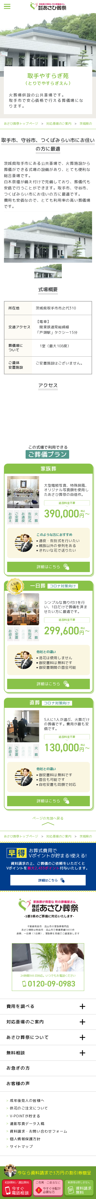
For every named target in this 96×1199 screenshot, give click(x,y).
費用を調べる (20, 1006)
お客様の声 (18, 1083)
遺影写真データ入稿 (27, 1123)
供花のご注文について (29, 1108)
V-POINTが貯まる (25, 1116)
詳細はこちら (48, 880)
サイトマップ (21, 1146)
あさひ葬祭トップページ (21, 123)
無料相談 (15, 1053)
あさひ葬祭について (27, 1037)
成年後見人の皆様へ (27, 1100)
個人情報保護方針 (25, 1138)
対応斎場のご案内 (58, 123)
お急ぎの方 (18, 1068)
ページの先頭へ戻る (48, 818)
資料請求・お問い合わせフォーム (38, 1131)
